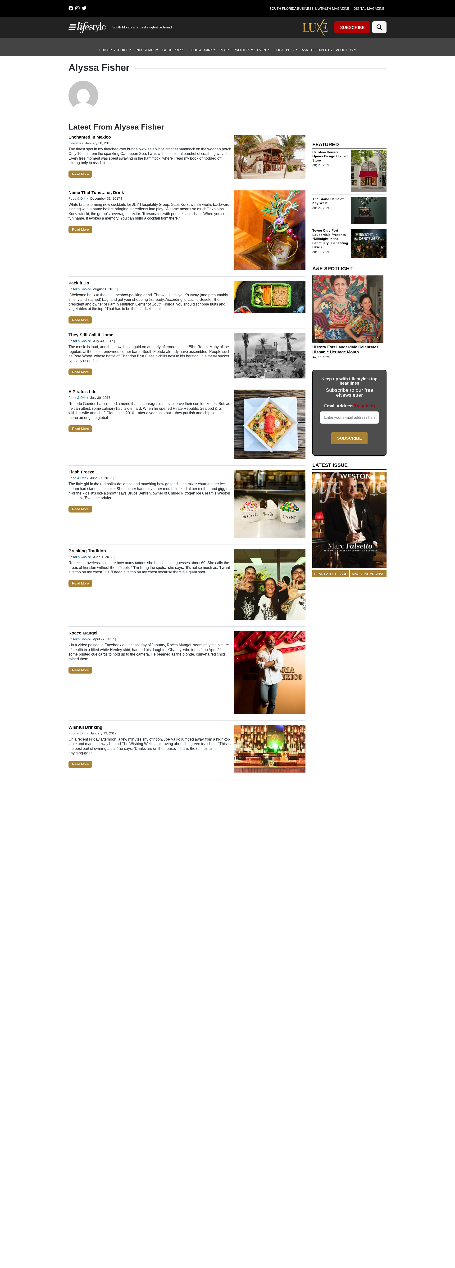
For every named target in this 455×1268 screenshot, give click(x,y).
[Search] (379, 27)
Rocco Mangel (82, 633)
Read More (80, 174)
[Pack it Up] (269, 298)
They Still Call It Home (90, 335)
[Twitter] (84, 8)
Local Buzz (284, 50)
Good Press (173, 50)
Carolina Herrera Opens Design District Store (330, 156)
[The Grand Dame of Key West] (369, 210)
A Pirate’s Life (82, 391)
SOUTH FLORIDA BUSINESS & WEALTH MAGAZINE (309, 8)
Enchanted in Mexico (89, 137)
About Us (344, 50)
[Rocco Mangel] (269, 673)
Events (263, 50)
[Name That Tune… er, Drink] (269, 231)
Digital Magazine (369, 8)
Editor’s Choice (113, 50)
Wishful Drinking (85, 727)
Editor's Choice (79, 289)
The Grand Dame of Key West (328, 201)
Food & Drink (201, 50)
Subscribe (352, 27)
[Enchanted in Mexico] (269, 158)
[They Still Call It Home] (269, 357)
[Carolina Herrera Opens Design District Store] (369, 171)
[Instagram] (77, 8)
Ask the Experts (317, 50)
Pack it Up (78, 283)
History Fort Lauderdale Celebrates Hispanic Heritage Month (345, 350)
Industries (145, 50)
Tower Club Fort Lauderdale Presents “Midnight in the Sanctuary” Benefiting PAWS (330, 239)
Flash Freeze (81, 472)
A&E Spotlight (332, 268)
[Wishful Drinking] (269, 750)
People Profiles (235, 50)
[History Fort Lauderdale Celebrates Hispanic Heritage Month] (349, 308)
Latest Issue (330, 465)
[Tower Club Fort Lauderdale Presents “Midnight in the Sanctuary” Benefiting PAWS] (369, 243)
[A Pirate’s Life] (269, 425)
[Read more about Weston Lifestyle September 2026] (349, 521)
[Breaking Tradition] (269, 585)
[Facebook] (70, 8)
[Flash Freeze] (269, 505)
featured (325, 144)
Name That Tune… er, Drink (96, 192)
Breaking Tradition (87, 551)
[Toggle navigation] (71, 27)
